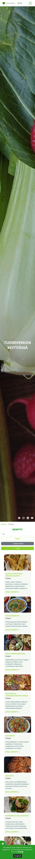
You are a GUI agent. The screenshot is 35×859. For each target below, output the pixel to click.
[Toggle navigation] (30, 3)
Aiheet (17, 539)
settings (21, 852)
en (21, 3)
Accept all (17, 856)
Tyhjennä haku (18, 544)
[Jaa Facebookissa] (3, 843)
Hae (18, 548)
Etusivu (3, 524)
